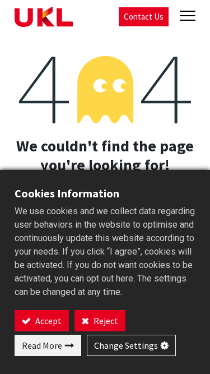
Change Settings (126, 345)
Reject (105, 320)
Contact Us (144, 16)
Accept (48, 320)
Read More (42, 345)
